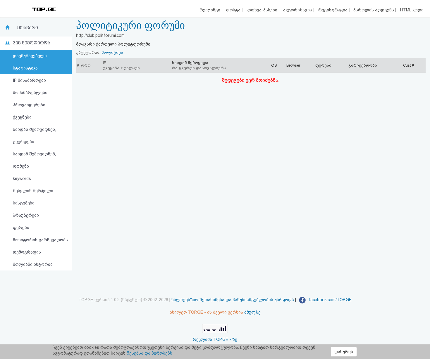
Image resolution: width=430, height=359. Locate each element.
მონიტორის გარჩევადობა (40, 239)
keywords (22, 178)
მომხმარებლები (30, 92)
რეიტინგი (210, 10)
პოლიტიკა (112, 52)
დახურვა (343, 351)
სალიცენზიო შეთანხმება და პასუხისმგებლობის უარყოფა (232, 299)
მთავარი (27, 27)
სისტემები (24, 203)
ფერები (21, 227)
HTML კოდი (412, 10)
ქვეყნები (22, 117)
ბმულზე (252, 312)
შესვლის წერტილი (33, 190)
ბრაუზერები (26, 215)
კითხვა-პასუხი (262, 10)
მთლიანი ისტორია (33, 264)
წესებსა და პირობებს (149, 353)
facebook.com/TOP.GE (329, 299)
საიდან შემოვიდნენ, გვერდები (34, 135)
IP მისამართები (29, 80)
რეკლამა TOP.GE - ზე (215, 339)
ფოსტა (234, 10)
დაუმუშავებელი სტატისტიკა (30, 61)
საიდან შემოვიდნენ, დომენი (34, 160)
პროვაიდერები (29, 105)
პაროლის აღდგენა (374, 10)
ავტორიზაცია (298, 10)
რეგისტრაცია (333, 10)
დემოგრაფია (27, 252)
